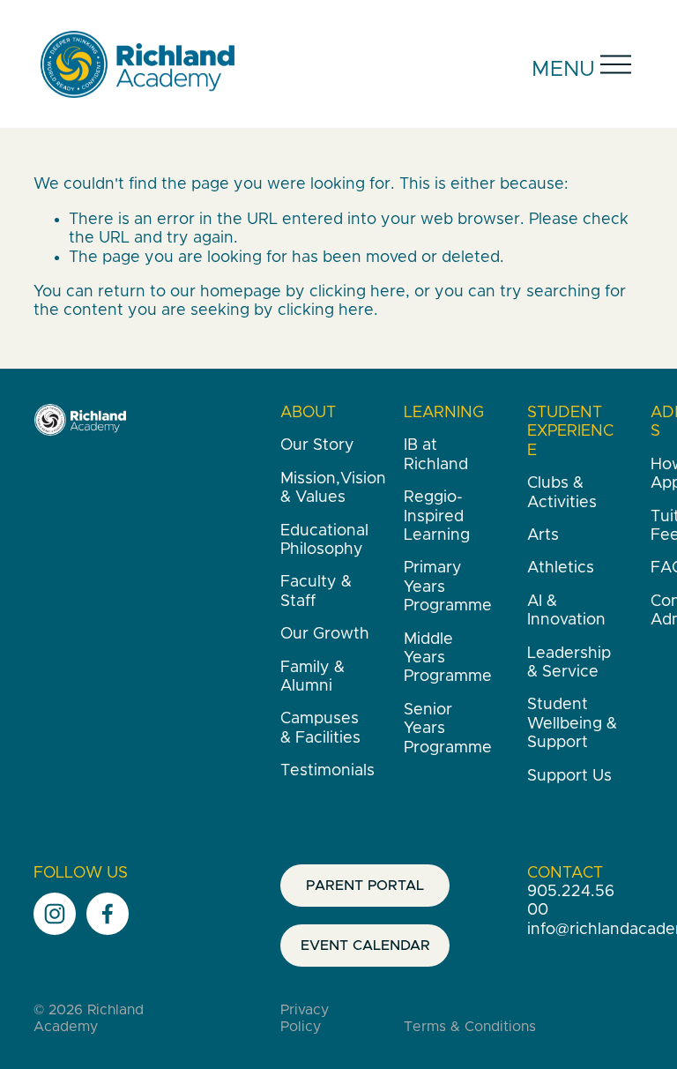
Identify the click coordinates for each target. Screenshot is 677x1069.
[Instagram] (54, 914)
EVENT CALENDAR (365, 945)
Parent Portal (365, 885)
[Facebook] (107, 914)
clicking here (357, 292)
